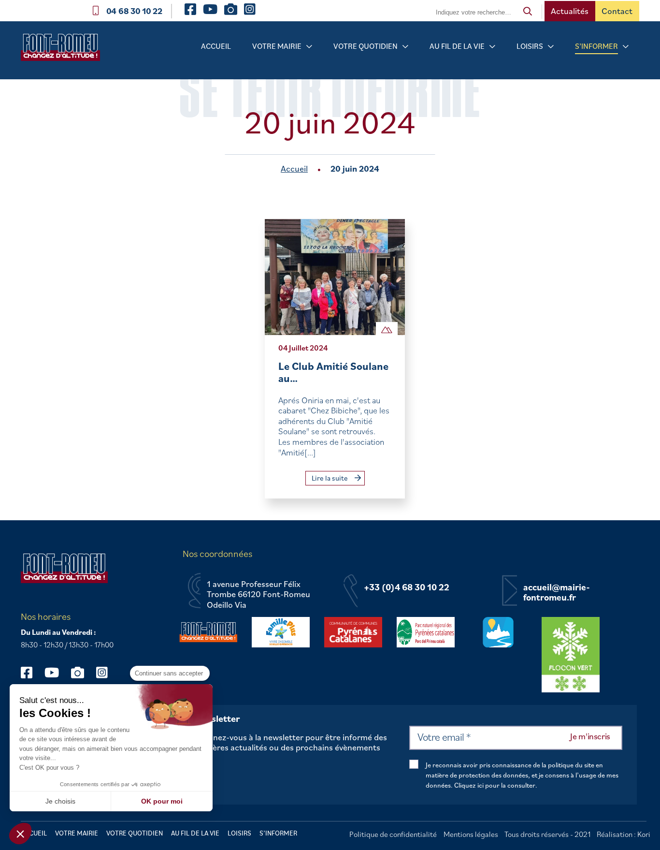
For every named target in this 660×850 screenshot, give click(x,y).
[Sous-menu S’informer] (626, 46)
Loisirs (530, 46)
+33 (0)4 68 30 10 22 (406, 587)
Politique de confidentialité (393, 834)
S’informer (596, 46)
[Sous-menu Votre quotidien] (405, 46)
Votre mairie (276, 46)
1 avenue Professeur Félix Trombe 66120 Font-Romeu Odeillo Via (258, 594)
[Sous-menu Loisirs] (551, 46)
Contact (617, 10)
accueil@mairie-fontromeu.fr (556, 592)
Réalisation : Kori (623, 834)
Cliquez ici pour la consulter (494, 785)
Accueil (216, 46)
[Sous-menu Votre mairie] (309, 46)
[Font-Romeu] (64, 50)
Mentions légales (471, 834)
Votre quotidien (365, 46)
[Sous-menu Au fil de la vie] (492, 46)
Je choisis (60, 801)
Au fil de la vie (457, 46)
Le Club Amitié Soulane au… (333, 372)
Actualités (569, 10)
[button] (20, 833)
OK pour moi (162, 801)
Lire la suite (330, 478)
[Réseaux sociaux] (31, 672)
